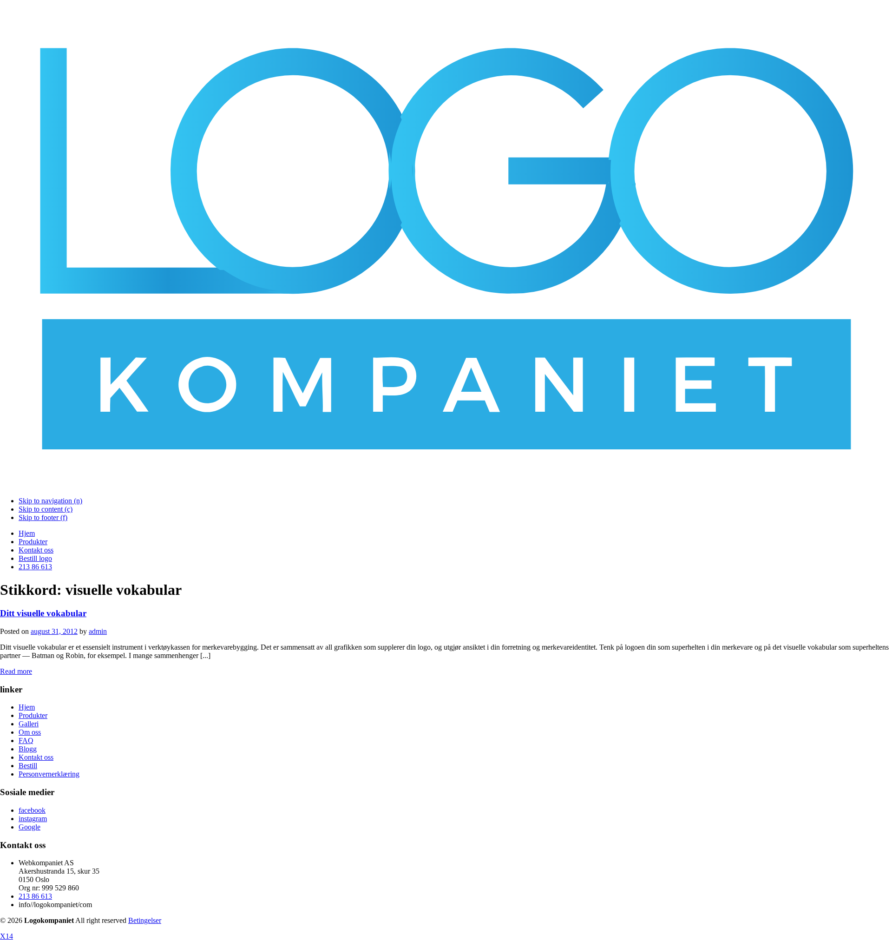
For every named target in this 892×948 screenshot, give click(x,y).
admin (98, 631)
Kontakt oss (36, 550)
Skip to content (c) (45, 509)
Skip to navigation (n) (50, 501)
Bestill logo (35, 558)
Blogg (28, 749)
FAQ (26, 740)
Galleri (29, 724)
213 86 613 (35, 567)
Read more (16, 671)
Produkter (33, 542)
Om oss (30, 732)
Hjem (27, 533)
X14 (6, 936)
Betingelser (144, 920)
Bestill (28, 766)
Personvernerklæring (49, 774)
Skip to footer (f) (43, 517)
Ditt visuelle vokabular (43, 613)
